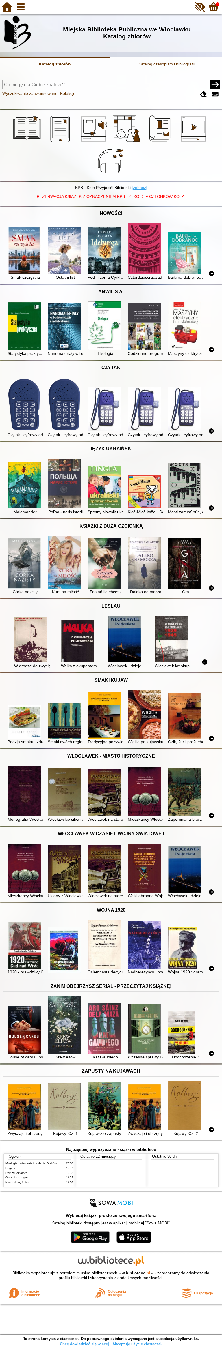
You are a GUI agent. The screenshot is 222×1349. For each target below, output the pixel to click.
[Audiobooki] (94, 142)
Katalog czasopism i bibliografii (166, 64)
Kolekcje (67, 93)
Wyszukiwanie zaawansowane (30, 93)
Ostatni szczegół (16, 1177)
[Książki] (27, 142)
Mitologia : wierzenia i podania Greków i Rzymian (37, 1163)
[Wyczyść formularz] (203, 94)
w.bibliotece (136, 1273)
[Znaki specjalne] (215, 94)
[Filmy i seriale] (194, 142)
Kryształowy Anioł (16, 1182)
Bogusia (10, 1168)
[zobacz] (139, 187)
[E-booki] (61, 142)
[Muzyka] (111, 175)
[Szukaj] (215, 84)
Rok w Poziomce (16, 1172)
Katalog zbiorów (55, 64)
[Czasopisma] (160, 142)
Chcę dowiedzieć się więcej (84, 1344)
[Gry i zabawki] (127, 142)
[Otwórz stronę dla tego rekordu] (25, 251)
